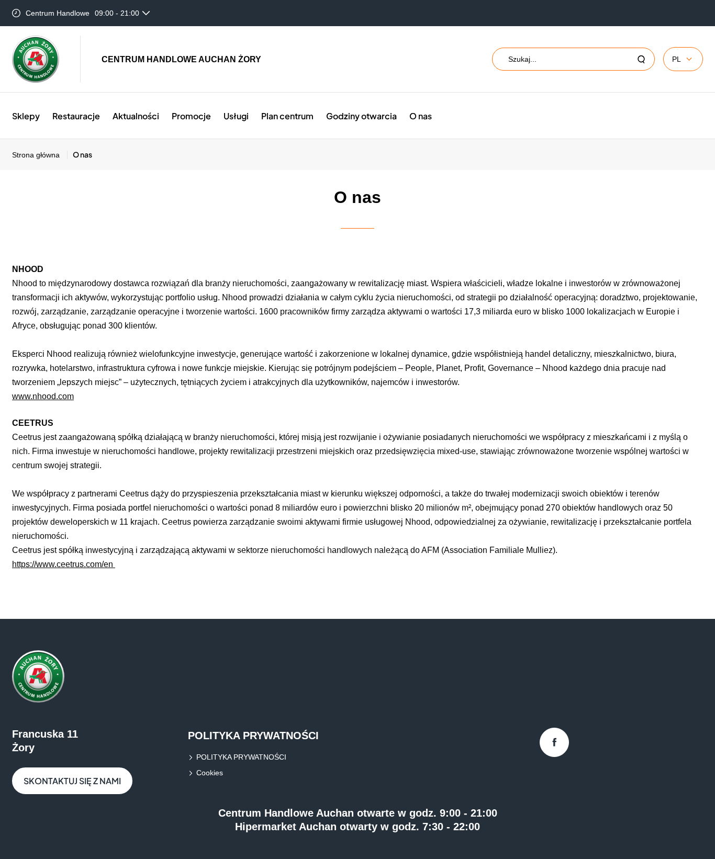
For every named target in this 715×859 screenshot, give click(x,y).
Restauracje (76, 115)
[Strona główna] (35, 59)
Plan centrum (287, 115)
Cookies (209, 772)
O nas (420, 115)
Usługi (236, 115)
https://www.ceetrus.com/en (63, 564)
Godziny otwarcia (361, 115)
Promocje (191, 115)
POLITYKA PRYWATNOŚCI (241, 757)
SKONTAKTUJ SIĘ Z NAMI (72, 780)
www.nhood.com (43, 396)
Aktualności (136, 115)
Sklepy (26, 115)
